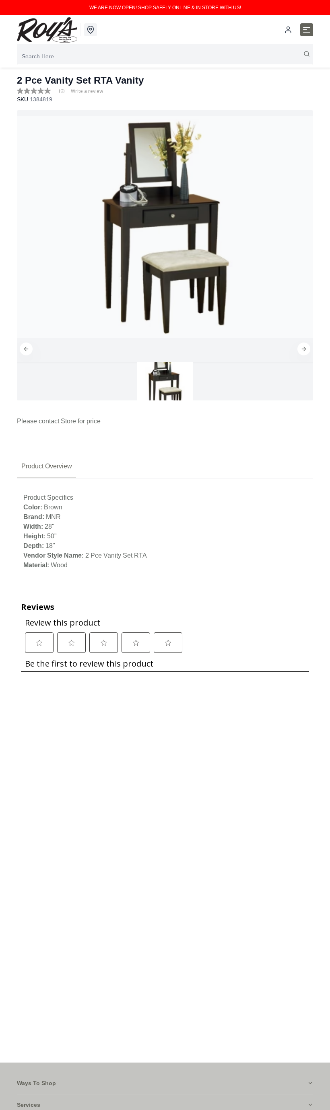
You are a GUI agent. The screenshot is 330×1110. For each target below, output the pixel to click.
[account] (288, 30)
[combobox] (165, 56)
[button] (26, 349)
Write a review (87, 91)
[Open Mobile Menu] (306, 29)
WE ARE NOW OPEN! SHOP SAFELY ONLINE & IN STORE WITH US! (165, 7)
